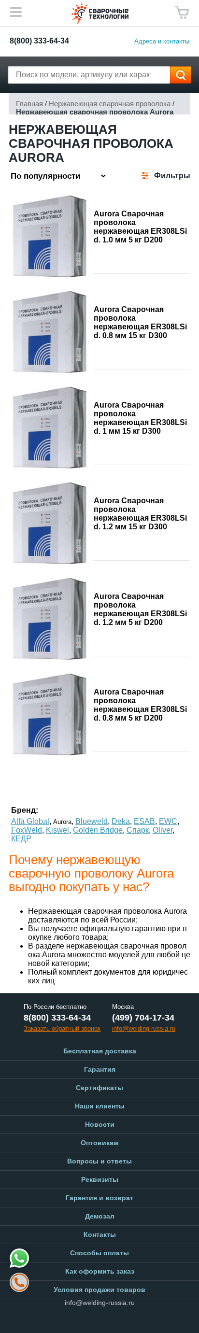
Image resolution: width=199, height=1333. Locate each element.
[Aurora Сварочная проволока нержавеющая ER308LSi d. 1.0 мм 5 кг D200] (50, 236)
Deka (121, 821)
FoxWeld (26, 830)
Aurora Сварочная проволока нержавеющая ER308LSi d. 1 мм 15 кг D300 (140, 418)
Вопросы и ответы (99, 1161)
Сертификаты (99, 1088)
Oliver (162, 830)
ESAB (144, 821)
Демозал (99, 1216)
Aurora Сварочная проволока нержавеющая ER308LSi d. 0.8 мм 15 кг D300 (140, 322)
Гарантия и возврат (99, 1198)
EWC (168, 821)
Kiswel (57, 830)
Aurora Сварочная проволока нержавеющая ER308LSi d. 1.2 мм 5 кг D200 (140, 609)
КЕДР (21, 839)
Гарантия (99, 1069)
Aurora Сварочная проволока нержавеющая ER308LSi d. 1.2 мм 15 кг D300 (140, 513)
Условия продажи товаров (99, 1289)
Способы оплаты (99, 1253)
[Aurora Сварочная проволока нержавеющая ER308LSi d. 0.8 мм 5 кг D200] (50, 714)
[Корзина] (182, 12)
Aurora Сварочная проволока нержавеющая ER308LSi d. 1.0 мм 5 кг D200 (140, 227)
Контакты (100, 1234)
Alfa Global (30, 821)
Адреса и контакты (161, 41)
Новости (99, 1124)
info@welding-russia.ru (100, 1302)
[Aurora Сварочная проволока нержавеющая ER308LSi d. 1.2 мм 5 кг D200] (50, 619)
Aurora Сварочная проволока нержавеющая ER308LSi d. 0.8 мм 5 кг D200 (140, 705)
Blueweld (91, 821)
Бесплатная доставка (99, 1051)
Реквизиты (99, 1179)
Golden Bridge (98, 830)
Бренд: (24, 810)
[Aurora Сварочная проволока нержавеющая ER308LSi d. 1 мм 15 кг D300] (50, 427)
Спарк (138, 830)
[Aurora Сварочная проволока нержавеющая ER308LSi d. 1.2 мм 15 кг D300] (50, 523)
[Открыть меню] (15, 12)
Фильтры (172, 175)
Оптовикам (99, 1143)
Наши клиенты (100, 1106)
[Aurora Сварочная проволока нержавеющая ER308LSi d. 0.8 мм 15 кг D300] (50, 332)
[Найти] (180, 74)
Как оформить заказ (99, 1271)
